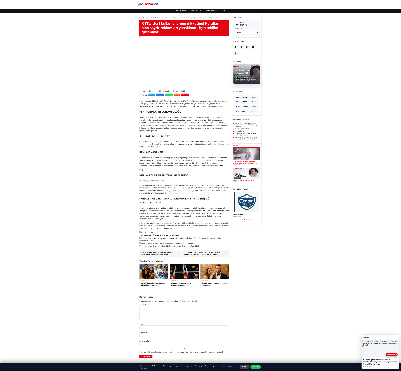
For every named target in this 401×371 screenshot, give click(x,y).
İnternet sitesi (144, 341)
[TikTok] (235, 53)
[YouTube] (253, 47)
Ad (141, 324)
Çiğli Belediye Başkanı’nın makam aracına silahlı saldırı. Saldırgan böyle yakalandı (246, 124)
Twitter (151, 95)
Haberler (142, 18)
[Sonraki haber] (257, 67)
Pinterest (185, 95)
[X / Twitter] (241, 47)
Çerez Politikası (211, 11)
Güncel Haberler (181, 11)
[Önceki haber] (252, 67)
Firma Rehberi (196, 11)
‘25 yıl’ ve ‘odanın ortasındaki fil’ (245, 129)
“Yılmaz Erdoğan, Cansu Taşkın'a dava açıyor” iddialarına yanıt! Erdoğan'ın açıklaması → (202, 253)
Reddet (244, 367)
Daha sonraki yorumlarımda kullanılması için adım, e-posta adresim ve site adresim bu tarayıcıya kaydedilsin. (182, 352)
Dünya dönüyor (240, 131)
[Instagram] (247, 47)
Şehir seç (238, 28)
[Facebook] (235, 47)
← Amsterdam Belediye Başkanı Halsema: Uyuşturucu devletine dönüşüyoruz (157, 253)
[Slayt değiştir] (243, 219)
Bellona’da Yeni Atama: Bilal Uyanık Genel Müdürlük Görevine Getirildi (246, 138)
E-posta (143, 333)
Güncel (149, 18)
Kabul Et (256, 367)
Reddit (177, 95)
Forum (223, 11)
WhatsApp (169, 95)
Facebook (160, 95)
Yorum (142, 305)
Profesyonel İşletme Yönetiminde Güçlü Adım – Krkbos (245, 134)
